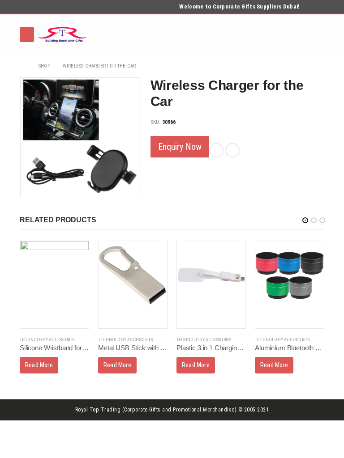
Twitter (232, 150)
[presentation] (22, 137)
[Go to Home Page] (23, 66)
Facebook (216, 150)
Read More (39, 365)
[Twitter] (318, 7)
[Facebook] (306, 7)
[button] (305, 220)
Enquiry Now (180, 146)
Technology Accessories (47, 339)
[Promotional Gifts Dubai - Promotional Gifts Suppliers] (62, 34)
